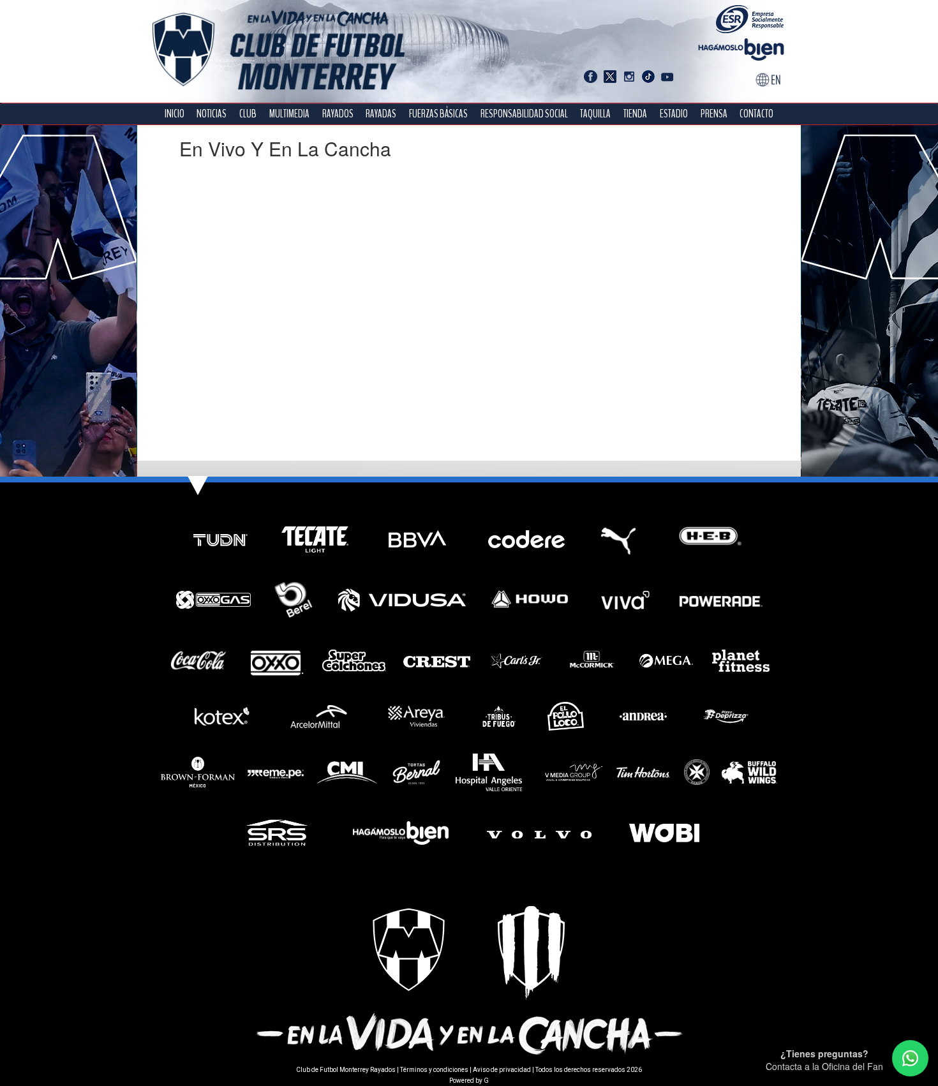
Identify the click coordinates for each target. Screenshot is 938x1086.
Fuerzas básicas (438, 114)
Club (248, 114)
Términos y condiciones (434, 1069)
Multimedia (289, 114)
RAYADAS (381, 114)
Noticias (212, 114)
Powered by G (469, 1080)
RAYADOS (338, 114)
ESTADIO (674, 114)
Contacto (756, 114)
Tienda (635, 114)
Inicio (174, 114)
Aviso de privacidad (502, 1069)
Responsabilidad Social (524, 114)
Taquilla (595, 114)
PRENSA (714, 114)
